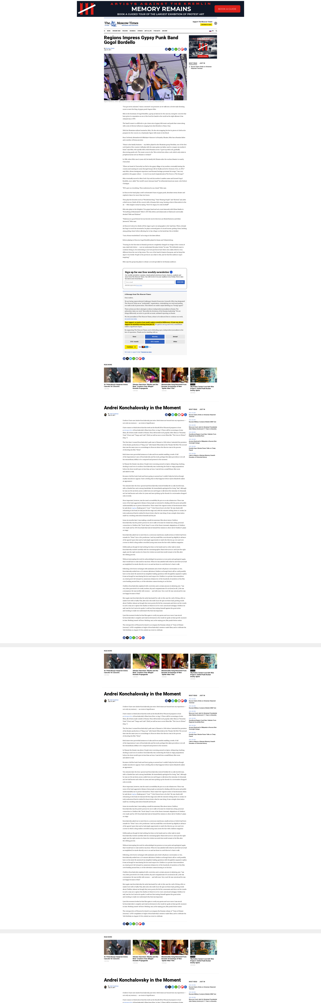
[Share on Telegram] (172, 49)
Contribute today (206, 24)
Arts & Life (148, 31)
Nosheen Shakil (110, 48)
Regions (125, 31)
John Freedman (114, 414)
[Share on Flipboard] (182, 49)
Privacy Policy (139, 285)
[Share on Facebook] (166, 49)
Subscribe (180, 282)
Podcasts (157, 31)
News (108, 31)
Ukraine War (116, 31)
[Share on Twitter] (169, 49)
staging (134, 508)
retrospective (128, 430)
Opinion (140, 31)
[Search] (216, 31)
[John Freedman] (105, 414)
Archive (164, 31)
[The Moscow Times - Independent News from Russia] (121, 23)
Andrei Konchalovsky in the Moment (142, 407)
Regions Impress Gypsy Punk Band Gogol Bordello (141, 40)
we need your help (131, 319)
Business (133, 31)
